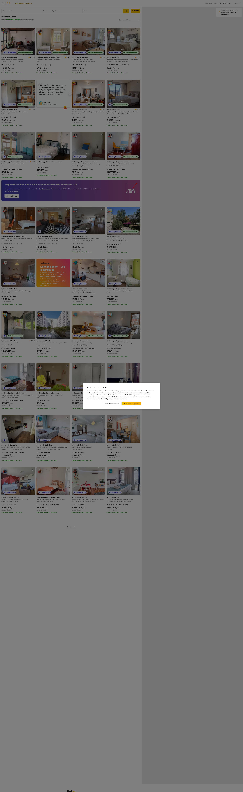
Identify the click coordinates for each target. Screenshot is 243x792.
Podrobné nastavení (112, 404)
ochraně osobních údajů (101, 399)
